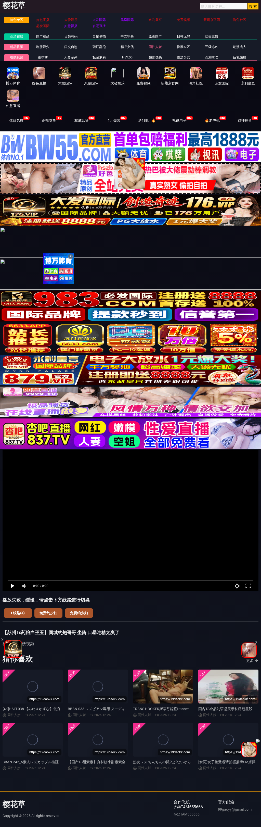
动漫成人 (239, 47)
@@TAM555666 (187, 814)
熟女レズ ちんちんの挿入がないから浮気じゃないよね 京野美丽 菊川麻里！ (193, 762)
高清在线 (16, 36)
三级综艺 (211, 47)
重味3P (43, 57)
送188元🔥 (147, 120)
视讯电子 (179, 120)
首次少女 (183, 57)
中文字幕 (127, 36)
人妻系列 (70, 57)
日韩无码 (183, 36)
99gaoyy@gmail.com (235, 809)
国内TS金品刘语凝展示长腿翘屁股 (225, 709)
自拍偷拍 (99, 36)
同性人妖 (155, 47)
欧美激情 (211, 36)
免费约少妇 (48, 613)
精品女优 (127, 47)
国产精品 (42, 36)
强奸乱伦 (99, 47)
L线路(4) (18, 613)
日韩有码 (70, 36)
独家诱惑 (155, 57)
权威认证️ (81, 120)
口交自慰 (70, 47)
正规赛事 (49, 120)
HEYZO (127, 57)
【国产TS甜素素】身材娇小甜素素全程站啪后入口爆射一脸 (114, 762)
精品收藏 (16, 47)
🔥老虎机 (212, 120)
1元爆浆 (114, 120)
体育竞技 (16, 120)
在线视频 (16, 57)
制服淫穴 (42, 47)
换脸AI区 (183, 47)
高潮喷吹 (211, 57)
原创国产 (155, 36)
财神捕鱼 (245, 120)
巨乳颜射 (239, 57)
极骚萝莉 (99, 57)
